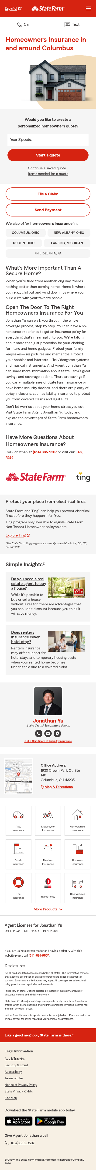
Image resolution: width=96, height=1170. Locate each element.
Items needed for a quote (48, 174)
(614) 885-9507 (45, 452)
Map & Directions (59, 787)
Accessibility (13, 1071)
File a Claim (48, 194)
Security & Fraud (16, 1065)
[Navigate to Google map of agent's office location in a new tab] (57, 733)
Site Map (11, 1098)
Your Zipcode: (21, 140)
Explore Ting (16, 535)
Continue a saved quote (47, 168)
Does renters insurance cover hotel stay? (25, 637)
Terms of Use (14, 1078)
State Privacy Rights (19, 1091)
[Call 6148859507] (38, 733)
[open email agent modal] (48, 734)
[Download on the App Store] (19, 1121)
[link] (48, 8)
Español (11, 8)
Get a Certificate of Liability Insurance (48, 741)
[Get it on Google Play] (50, 1121)
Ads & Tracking (15, 1058)
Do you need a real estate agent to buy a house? (28, 583)
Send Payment (48, 210)
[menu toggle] (88, 8)
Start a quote (48, 155)
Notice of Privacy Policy (21, 1085)
